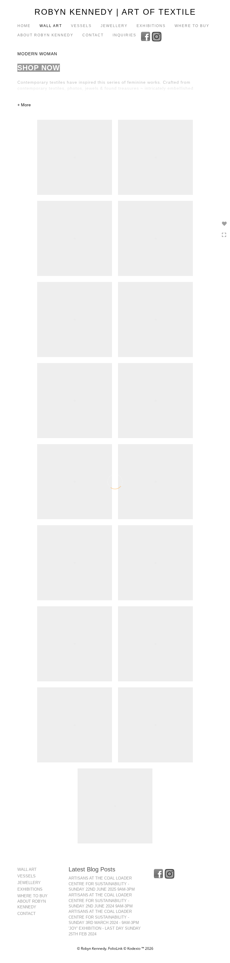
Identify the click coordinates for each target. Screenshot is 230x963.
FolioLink (115, 948)
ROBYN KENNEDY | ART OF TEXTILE (115, 12)
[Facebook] (146, 36)
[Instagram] (157, 36)
